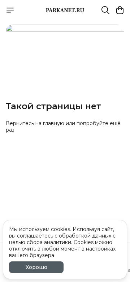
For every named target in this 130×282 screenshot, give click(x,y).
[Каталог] (10, 10)
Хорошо (36, 267)
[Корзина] (120, 10)
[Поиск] (105, 10)
